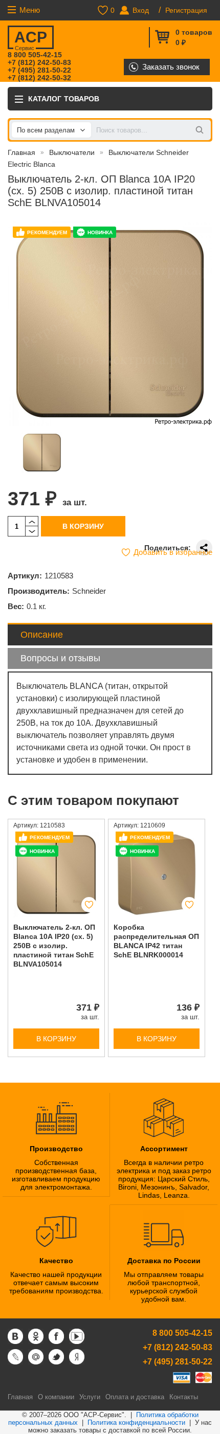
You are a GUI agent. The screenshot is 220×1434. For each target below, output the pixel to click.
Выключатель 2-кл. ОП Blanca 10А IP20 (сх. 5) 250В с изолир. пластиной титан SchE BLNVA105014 (54, 945)
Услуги (89, 1397)
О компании (56, 1397)
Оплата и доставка (134, 1397)
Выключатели (72, 152)
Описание (41, 635)
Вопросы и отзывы (60, 658)
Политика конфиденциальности (136, 1422)
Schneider (89, 591)
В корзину (83, 526)
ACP (30, 39)
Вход (141, 10)
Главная (21, 152)
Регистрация (186, 10)
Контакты (183, 1397)
